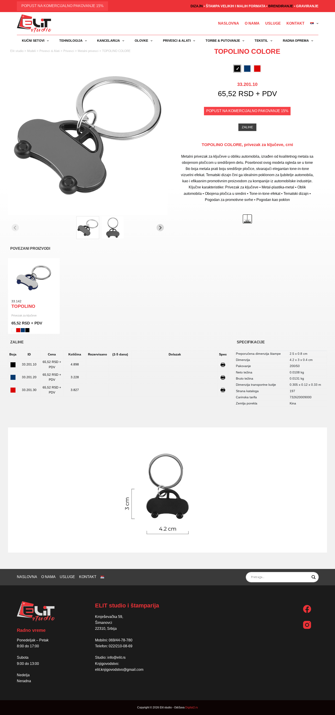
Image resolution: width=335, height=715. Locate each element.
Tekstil (261, 40)
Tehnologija (70, 40)
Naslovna (228, 23)
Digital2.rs (191, 707)
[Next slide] (160, 227)
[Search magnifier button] (313, 577)
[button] (87, 227)
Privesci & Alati (177, 40)
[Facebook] (307, 609)
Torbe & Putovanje (223, 40)
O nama (252, 23)
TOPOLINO (23, 306)
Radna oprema (296, 40)
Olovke (141, 40)
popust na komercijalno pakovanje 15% (62, 6)
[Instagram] (307, 625)
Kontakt (295, 23)
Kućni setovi (33, 40)
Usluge (273, 23)
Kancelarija (108, 40)
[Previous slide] (15, 227)
